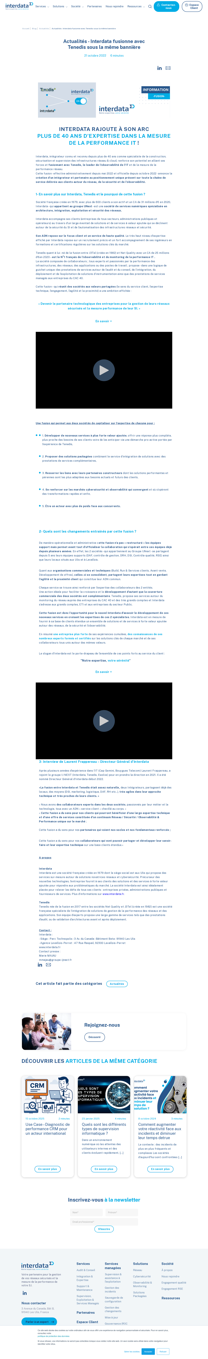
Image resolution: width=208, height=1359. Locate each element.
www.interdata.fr (113, 894)
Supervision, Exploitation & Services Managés (88, 1300)
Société (78, 20)
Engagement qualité (174, 1282)
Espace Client (194, 6)
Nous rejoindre (115, 6)
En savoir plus (47, 1169)
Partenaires (94, 6)
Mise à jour (111, 1317)
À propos (167, 1270)
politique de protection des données (53, 1336)
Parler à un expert (37, 1321)
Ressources (171, 1298)
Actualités (44, 28)
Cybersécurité (142, 1276)
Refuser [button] (163, 1351)
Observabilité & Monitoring (142, 1284)
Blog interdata (138, 20)
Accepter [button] (148, 1351)
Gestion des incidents (112, 1289)
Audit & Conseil (86, 1270)
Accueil (25, 28)
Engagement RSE (172, 1288)
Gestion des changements (113, 1309)
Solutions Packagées (140, 1294)
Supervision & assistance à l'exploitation (113, 1278)
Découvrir (95, 1037)
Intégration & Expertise (85, 1278)
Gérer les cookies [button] (132, 1351)
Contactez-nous (168, 6)
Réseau (137, 1270)
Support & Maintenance (84, 1288)
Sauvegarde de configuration (114, 1299)
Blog (34, 28)
